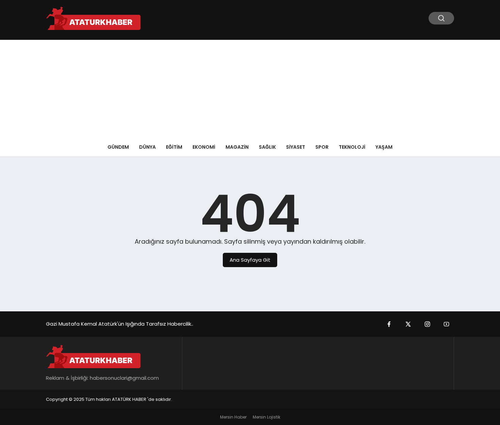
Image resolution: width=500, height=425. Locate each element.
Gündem (118, 147)
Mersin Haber (233, 417)
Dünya (147, 147)
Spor (322, 147)
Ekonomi (204, 147)
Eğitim (174, 147)
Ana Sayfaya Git (250, 259)
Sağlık (267, 147)
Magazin (237, 147)
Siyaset (295, 147)
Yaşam (384, 147)
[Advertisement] (250, 87)
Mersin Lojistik (266, 417)
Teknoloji (352, 147)
